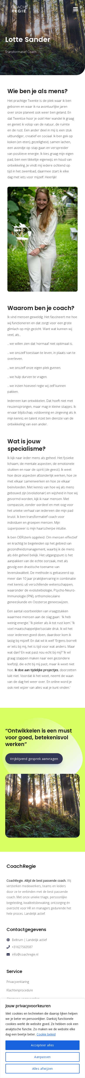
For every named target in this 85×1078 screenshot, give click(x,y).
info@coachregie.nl (25, 954)
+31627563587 (22, 947)
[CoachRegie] (18, 9)
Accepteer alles (42, 1045)
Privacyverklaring (18, 982)
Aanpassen (42, 1057)
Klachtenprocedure (20, 990)
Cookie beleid (46, 1034)
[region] (42, 1038)
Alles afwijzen (42, 1068)
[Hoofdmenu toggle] (75, 9)
